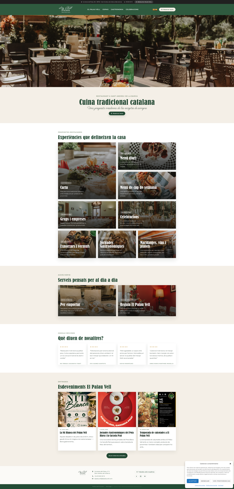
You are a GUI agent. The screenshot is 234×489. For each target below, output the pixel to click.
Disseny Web (117, 486)
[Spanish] (156, 9)
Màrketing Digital (126, 486)
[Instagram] (140, 476)
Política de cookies (200, 485)
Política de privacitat (211, 485)
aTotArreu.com (137, 486)
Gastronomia (117, 9)
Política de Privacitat (98, 486)
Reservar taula (168, 9)
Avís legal (220, 485)
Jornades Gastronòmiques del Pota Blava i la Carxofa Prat (117, 434)
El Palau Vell (93, 9)
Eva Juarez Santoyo (98, 363)
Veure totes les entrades (117, 455)
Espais (105, 9)
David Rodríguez (126, 363)
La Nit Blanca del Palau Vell (73, 432)
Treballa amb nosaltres (146, 472)
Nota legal (109, 486)
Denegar (205, 481)
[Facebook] (136, 476)
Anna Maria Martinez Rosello (161, 363)
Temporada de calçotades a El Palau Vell (154, 434)
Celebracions (132, 9)
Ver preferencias (221, 481)
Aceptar (193, 481)
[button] (230, 464)
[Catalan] (154, 9)
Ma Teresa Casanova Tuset (70, 363)
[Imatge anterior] (5, 51)
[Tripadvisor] (145, 476)
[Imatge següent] (229, 51)
